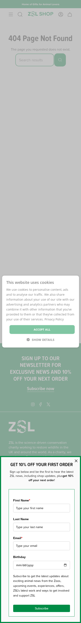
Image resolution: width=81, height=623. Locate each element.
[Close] (76, 461)
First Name (21, 500)
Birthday (19, 557)
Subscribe (41, 608)
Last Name (21, 519)
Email (17, 538)
